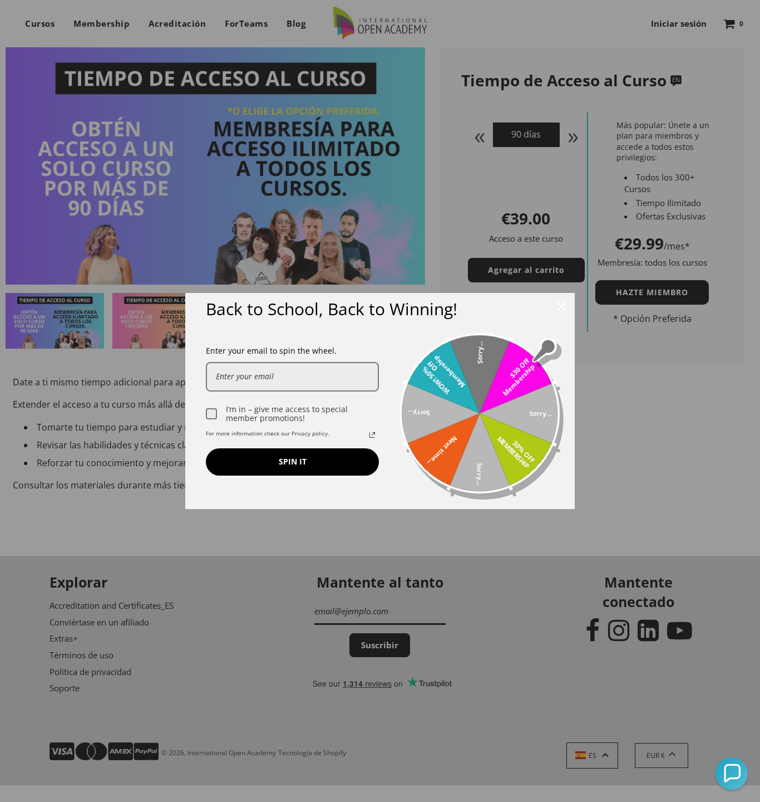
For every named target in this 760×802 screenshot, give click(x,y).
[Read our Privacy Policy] (372, 435)
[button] (731, 773)
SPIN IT (293, 461)
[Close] (561, 306)
